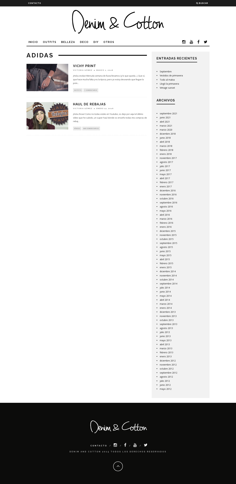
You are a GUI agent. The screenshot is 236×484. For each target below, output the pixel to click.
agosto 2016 (166, 206)
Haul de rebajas (89, 104)
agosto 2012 (166, 376)
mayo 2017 (165, 174)
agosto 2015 (166, 247)
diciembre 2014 (168, 271)
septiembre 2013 (168, 324)
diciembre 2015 (168, 231)
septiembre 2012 (168, 372)
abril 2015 (165, 259)
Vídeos (77, 128)
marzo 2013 (166, 348)
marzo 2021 (166, 125)
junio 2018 (165, 137)
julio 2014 (165, 287)
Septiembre (166, 71)
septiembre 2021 (168, 113)
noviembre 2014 (168, 275)
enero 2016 (166, 226)
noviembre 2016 (168, 194)
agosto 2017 (166, 162)
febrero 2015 (166, 263)
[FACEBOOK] (198, 42)
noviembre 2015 (168, 235)
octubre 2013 (167, 320)
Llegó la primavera (169, 83)
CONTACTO (34, 3)
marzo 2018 (166, 145)
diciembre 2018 (168, 133)
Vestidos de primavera (171, 75)
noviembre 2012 (168, 364)
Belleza (68, 42)
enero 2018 (166, 153)
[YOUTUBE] (191, 42)
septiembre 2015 (168, 243)
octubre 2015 (167, 239)
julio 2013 (165, 332)
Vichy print (84, 66)
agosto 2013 (166, 328)
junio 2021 (165, 117)
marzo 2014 (166, 303)
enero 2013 (166, 356)
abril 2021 (165, 121)
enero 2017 (166, 186)
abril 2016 (165, 214)
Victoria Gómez (82, 70)
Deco (84, 42)
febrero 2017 (166, 182)
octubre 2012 (167, 368)
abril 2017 (165, 178)
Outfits (49, 42)
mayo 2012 (165, 388)
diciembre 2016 (168, 190)
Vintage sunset (167, 87)
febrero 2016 (166, 222)
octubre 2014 (167, 279)
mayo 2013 (165, 340)
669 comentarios (91, 128)
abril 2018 (165, 141)
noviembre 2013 (168, 316)
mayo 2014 (165, 295)
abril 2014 (165, 299)
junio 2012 (165, 384)
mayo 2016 (165, 210)
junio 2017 (165, 170)
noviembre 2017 (168, 158)
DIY (96, 42)
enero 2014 (166, 307)
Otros (108, 42)
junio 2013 (165, 336)
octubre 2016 (167, 198)
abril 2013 (165, 344)
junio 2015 (165, 251)
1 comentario (90, 90)
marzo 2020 (166, 129)
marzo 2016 (166, 218)
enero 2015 (166, 267)
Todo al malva (167, 79)
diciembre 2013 (168, 311)
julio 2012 (165, 380)
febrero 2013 (166, 352)
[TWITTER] (206, 42)
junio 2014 (165, 291)
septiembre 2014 (168, 283)
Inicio (33, 42)
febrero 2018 (166, 149)
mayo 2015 (165, 255)
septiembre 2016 (168, 202)
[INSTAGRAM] (184, 42)
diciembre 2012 (168, 360)
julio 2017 (165, 166)
